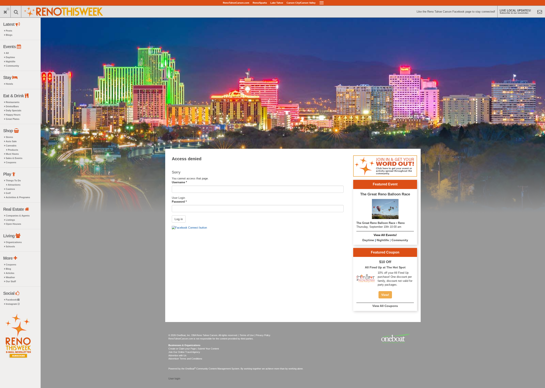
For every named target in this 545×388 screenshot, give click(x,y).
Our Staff (11, 281)
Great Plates (12, 119)
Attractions (14, 184)
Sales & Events (14, 158)
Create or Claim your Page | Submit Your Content (193, 348)
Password (179, 201)
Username (179, 182)
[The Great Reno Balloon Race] (385, 208)
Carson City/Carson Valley (301, 2)
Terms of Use (247, 335)
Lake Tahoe (276, 2)
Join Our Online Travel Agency (184, 352)
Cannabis (11, 145)
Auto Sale (11, 141)
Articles (10, 273)
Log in (179, 219)
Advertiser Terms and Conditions (185, 358)
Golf (8, 193)
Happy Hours (13, 114)
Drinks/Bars (12, 106)
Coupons (11, 162)
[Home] (64, 11)
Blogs (9, 35)
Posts (9, 30)
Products (13, 150)
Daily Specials (13, 110)
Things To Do (13, 180)
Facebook (11, 299)
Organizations (14, 242)
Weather (10, 277)
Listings (10, 220)
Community (12, 65)
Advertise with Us (177, 355)
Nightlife (10, 61)
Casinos (10, 189)
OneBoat (190, 368)
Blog (8, 269)
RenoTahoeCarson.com (236, 2)
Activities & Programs (18, 197)
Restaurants (12, 102)
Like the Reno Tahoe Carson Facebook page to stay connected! (456, 11)
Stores (9, 137)
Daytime (10, 57)
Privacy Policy (263, 335)
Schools (10, 246)
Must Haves (12, 154)
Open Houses (13, 224)
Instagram (12, 304)
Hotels (9, 84)
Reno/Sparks (260, 2)
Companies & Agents (18, 215)
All (7, 53)
